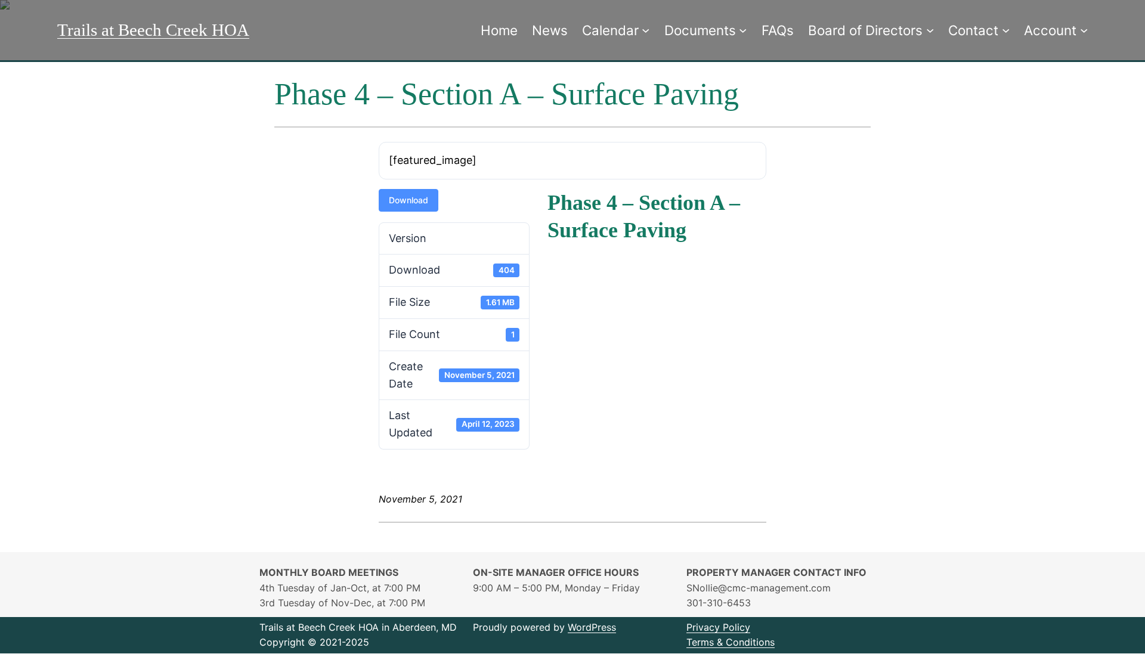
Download (408, 200)
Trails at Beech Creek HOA (153, 29)
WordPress (592, 627)
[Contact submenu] (1006, 30)
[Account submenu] (1084, 30)
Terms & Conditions (730, 642)
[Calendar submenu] (645, 30)
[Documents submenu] (743, 30)
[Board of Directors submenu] (930, 30)
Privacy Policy (718, 627)
